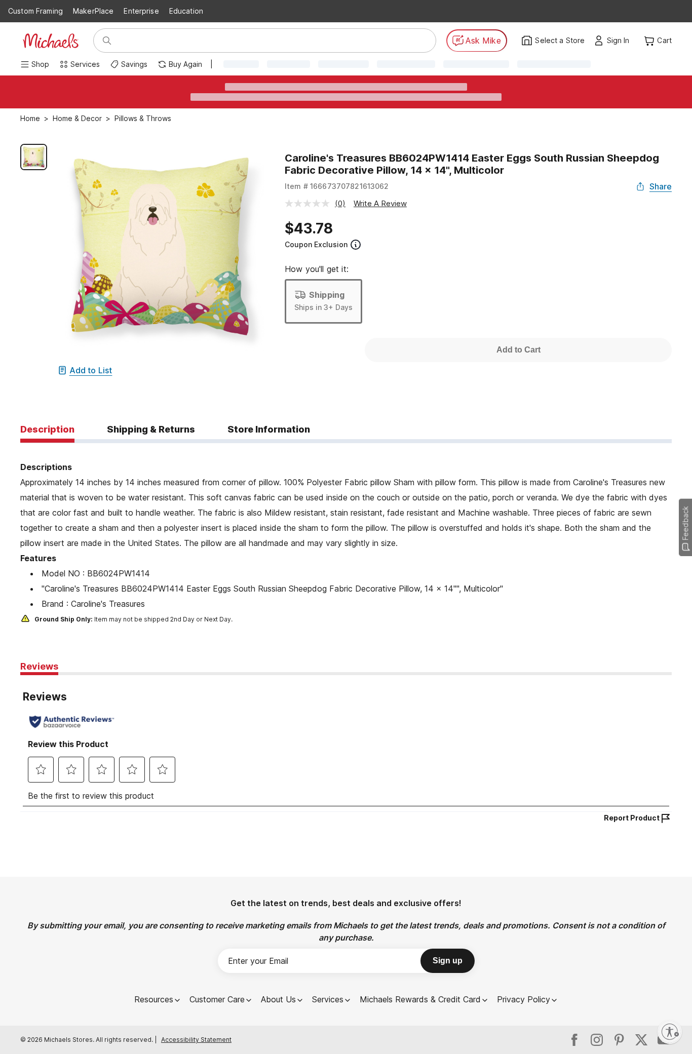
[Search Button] (107, 40)
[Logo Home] (50, 40)
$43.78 (309, 228)
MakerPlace (93, 11)
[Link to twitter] (641, 1040)
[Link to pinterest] (619, 1040)
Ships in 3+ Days (323, 307)
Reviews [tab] (39, 666)
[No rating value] (310, 203)
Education (186, 11)
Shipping (326, 295)
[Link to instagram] (597, 1040)
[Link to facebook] (574, 1040)
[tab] (47, 430)
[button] (621, 40)
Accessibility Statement (196, 1039)
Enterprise (141, 11)
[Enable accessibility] (670, 1032)
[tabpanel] (346, 534)
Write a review (380, 203)
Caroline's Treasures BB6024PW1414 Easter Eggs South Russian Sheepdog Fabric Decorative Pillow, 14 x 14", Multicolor (472, 164)
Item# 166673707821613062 (337, 186)
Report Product (632, 817)
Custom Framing (35, 11)
